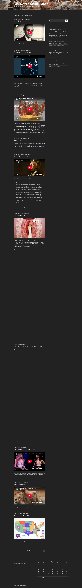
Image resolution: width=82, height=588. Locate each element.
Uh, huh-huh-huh (52, 68)
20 (52, 571)
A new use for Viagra (18, 143)
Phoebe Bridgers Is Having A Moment (56, 60)
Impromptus (51, 71)
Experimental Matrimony (22, 52)
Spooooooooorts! (20, 484)
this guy (43, 125)
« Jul (43, 577)
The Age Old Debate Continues (59, 38)
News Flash (18, 21)
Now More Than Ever (21, 515)
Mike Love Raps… (20, 95)
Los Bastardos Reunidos (31, 4)
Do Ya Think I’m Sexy (21, 156)
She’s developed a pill (30, 240)
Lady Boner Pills (19, 215)
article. (29, 207)
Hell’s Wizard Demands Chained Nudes (28, 346)
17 (38, 571)
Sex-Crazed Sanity (20, 140)
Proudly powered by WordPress (20, 585)
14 (57, 569)
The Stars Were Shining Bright (24, 449)
